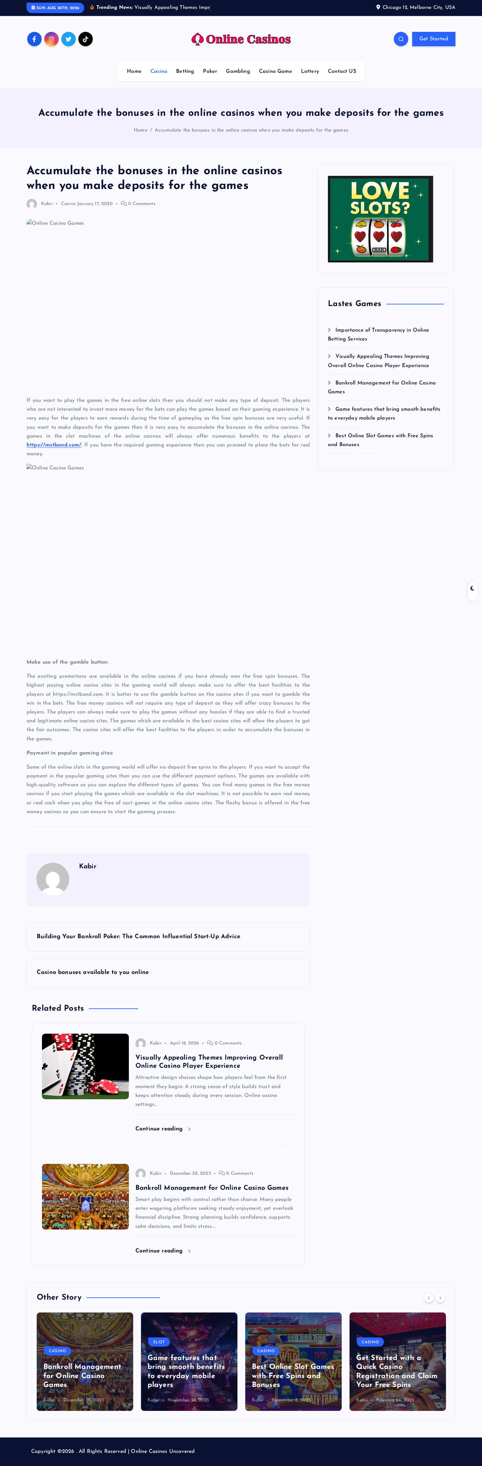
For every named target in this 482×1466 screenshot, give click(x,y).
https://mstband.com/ (54, 445)
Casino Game (275, 71)
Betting (185, 71)
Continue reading (160, 1129)
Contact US (342, 71)
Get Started (433, 39)
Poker (210, 71)
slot (159, 1342)
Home (134, 71)
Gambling (238, 71)
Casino (159, 71)
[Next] (440, 1298)
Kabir (47, 203)
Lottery (310, 71)
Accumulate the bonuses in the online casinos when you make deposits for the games (251, 130)
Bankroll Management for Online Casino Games (82, 1376)
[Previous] (429, 1298)
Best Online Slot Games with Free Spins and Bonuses (293, 1376)
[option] (85, 1361)
